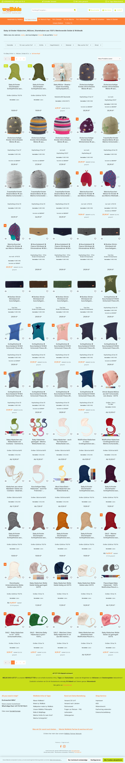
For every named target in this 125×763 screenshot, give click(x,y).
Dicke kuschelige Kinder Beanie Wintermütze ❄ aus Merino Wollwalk (86, 140)
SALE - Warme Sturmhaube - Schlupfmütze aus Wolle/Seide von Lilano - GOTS (110, 536)
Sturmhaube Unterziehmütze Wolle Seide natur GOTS (14, 585)
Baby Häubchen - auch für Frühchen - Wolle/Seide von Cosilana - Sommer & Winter (62, 442)
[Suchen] (75, 10)
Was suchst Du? (83, 45)
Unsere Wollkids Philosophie (42, 709)
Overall (40, 35)
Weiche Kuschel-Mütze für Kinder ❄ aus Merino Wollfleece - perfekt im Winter (86, 194)
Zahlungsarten (69, 715)
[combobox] (52, 10)
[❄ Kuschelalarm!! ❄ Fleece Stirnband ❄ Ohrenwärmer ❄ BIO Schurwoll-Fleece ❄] (38, 232)
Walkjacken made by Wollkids (43, 706)
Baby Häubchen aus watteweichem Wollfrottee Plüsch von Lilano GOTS (87, 635)
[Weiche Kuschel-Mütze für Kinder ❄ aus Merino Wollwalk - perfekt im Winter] (110, 179)
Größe (41, 45)
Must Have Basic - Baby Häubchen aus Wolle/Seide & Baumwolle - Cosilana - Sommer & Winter (62, 489)
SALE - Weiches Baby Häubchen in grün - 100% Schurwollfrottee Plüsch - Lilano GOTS (38, 635)
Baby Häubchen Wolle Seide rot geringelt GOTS (110, 635)
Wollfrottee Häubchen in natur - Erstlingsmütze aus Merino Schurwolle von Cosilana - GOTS (86, 442)
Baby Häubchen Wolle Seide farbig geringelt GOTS (38, 585)
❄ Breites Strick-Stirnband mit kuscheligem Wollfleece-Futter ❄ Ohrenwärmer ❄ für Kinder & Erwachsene (110, 246)
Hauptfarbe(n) (55, 45)
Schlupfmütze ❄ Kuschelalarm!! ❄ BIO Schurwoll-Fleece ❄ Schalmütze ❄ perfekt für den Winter (110, 299)
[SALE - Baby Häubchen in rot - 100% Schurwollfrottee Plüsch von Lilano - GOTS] (14, 620)
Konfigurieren (96, 760)
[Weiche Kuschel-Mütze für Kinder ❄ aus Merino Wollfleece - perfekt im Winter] (86, 179)
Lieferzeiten (68, 712)
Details (62, 110)
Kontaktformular (15, 711)
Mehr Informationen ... (56, 760)
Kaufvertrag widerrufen (103, 709)
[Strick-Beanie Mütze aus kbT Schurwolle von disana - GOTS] (110, 379)
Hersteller (10, 45)
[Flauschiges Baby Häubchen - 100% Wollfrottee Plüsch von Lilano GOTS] (110, 570)
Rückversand (68, 706)
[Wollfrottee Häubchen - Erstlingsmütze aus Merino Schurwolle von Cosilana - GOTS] (110, 427)
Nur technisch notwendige (77, 760)
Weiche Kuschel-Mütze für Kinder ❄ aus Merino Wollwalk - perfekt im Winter (110, 194)
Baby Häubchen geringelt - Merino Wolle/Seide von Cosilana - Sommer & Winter (38, 442)
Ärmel (97, 45)
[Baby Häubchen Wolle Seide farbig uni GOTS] (62, 570)
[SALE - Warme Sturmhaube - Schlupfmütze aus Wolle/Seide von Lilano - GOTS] (110, 521)
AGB (97, 703)
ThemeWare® (77, 752)
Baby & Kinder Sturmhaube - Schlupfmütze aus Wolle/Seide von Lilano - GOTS (14, 87)
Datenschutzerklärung (103, 712)
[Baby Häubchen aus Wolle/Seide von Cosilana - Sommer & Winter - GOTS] (14, 427)
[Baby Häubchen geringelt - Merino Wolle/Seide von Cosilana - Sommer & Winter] (38, 427)
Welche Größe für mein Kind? (43, 715)
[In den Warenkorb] (21, 110)
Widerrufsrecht (100, 706)
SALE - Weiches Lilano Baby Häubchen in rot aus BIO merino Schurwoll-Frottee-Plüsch (62, 635)
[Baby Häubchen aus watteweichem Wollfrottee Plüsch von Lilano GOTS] (86, 620)
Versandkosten (75, 750)
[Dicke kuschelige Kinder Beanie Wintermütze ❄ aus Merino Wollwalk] (86, 125)
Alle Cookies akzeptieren (113, 760)
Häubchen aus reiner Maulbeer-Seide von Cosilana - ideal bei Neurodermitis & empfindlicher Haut (14, 489)
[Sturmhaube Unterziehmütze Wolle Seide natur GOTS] (14, 570)
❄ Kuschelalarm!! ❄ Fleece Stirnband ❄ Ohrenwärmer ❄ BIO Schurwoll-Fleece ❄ (38, 246)
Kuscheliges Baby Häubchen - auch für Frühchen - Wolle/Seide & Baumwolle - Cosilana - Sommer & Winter (38, 489)
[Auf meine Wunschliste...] (23, 79)
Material (69, 45)
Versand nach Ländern (72, 703)
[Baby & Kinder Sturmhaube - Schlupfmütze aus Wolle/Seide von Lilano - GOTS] (14, 72)
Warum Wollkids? (38, 700)
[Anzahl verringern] (7, 110)
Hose (55, 35)
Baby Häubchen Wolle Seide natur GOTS (86, 584)
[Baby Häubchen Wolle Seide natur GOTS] (86, 570)
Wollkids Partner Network (73, 734)
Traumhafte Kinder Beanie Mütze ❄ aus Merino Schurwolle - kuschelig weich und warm (110, 140)
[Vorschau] (6, 79)
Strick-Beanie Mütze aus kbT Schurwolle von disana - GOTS (110, 394)
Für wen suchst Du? (26, 45)
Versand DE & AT (70, 700)
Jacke (23, 35)
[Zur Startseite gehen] (12, 10)
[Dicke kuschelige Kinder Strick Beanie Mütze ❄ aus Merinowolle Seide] (86, 72)
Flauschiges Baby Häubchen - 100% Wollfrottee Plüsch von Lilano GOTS (111, 585)
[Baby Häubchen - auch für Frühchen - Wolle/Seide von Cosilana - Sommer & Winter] (62, 427)
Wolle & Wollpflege (39, 712)
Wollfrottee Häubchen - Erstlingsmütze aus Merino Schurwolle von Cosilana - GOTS (110, 442)
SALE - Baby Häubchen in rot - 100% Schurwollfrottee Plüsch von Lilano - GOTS (14, 635)
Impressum (99, 700)
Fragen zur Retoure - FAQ (73, 709)
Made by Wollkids (39, 703)
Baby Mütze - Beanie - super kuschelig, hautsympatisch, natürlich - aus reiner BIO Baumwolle (62, 87)
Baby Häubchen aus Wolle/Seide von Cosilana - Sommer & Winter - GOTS (14, 442)
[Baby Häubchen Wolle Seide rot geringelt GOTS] (110, 620)
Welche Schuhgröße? (40, 718)
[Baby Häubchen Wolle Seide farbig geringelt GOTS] (38, 570)
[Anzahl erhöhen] (15, 110)
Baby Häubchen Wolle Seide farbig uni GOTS (62, 584)
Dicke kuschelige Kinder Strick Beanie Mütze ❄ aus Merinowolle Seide (86, 87)
